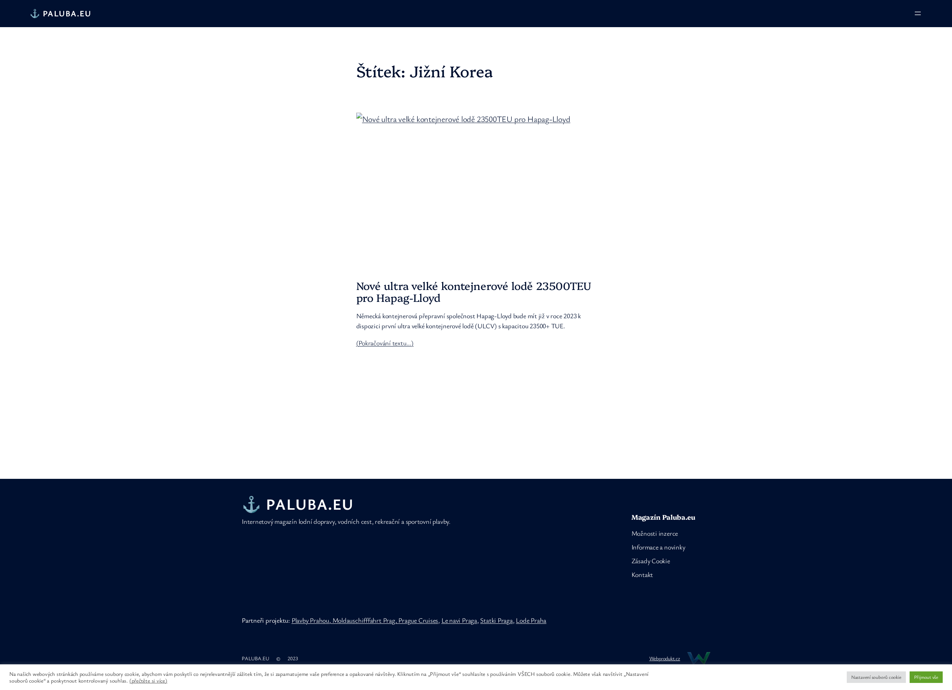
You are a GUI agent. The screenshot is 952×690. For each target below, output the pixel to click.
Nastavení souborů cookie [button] (876, 677)
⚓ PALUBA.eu (60, 13)
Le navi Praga (459, 620)
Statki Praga (496, 620)
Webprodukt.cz (664, 658)
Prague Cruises (418, 620)
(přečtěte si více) (148, 680)
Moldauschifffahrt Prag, (365, 620)
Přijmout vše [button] (926, 677)
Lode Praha (531, 620)
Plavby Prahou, (312, 620)
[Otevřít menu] (917, 13)
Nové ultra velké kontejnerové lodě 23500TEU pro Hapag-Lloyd (473, 292)
